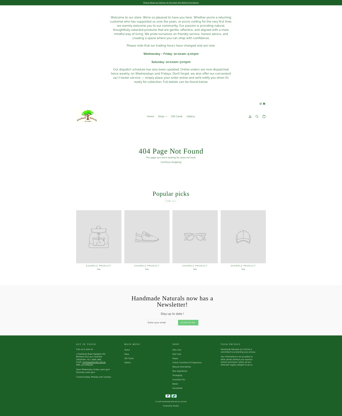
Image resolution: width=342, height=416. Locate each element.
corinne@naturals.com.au (94, 362)
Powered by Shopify (171, 406)
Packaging (177, 375)
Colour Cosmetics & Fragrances (187, 362)
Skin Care (176, 350)
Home (150, 116)
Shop (161, 116)
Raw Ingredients (179, 371)
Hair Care (176, 354)
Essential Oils (178, 379)
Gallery (191, 116)
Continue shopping (171, 162)
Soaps (175, 358)
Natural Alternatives (181, 367)
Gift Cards (176, 116)
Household (177, 388)
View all (171, 201)
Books (175, 384)
